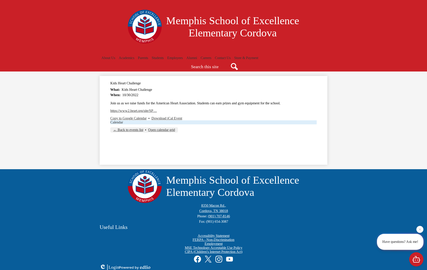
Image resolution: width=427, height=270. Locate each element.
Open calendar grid (161, 130)
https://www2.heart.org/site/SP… (133, 111)
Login (114, 267)
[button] (108, 58)
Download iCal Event (166, 118)
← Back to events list (128, 130)
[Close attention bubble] (419, 228)
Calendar (116, 122)
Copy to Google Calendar (128, 118)
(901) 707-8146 (219, 216)
